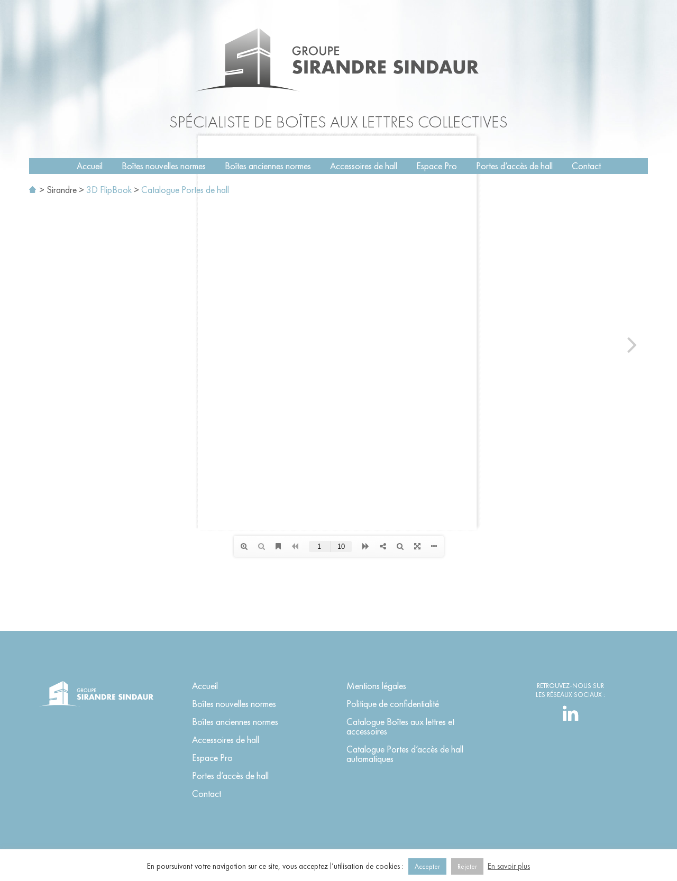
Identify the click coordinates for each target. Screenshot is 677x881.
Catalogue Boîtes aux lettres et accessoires (400, 726)
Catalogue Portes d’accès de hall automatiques (404, 754)
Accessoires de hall (363, 166)
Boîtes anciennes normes (268, 166)
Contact (586, 166)
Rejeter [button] (467, 866)
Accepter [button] (427, 866)
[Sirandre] (338, 60)
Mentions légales (376, 686)
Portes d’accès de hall (514, 166)
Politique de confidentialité (392, 704)
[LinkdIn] (570, 716)
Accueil (90, 166)
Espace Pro (436, 166)
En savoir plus (509, 866)
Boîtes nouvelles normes (164, 166)
